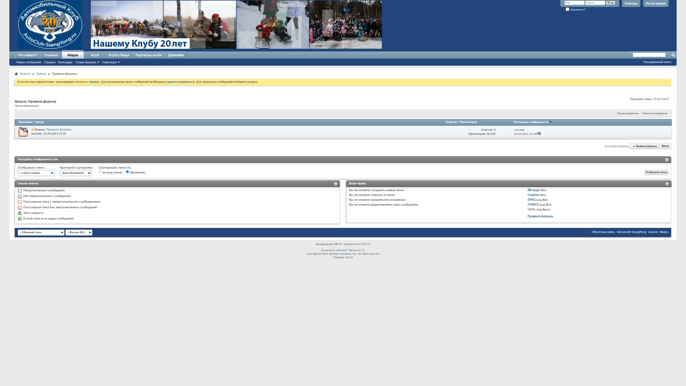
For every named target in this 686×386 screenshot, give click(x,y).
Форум (73, 55)
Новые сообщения (28, 62)
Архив (653, 232)
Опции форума (86, 62)
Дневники (176, 55)
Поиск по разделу (654, 113)
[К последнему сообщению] (539, 134)
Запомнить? (577, 9)
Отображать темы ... (32, 167)
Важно (41, 74)
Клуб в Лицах (119, 55)
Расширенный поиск (657, 62)
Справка (49, 62)
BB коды (534, 190)
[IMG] (532, 200)
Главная (51, 55)
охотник (36, 133)
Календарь (65, 62)
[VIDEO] (533, 204)
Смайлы (534, 195)
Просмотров (468, 122)
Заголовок (25, 122)
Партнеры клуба (149, 55)
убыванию (137, 172)
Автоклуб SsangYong (631, 232)
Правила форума (58, 129)
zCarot (349, 257)
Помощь (631, 3)
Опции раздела (626, 113)
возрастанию (112, 172)
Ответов (451, 122)
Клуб (95, 55)
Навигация (109, 62)
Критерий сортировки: (76, 167)
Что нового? (27, 55)
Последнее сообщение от (531, 122)
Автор (39, 122)
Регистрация (656, 3)
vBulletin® (342, 250)
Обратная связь (603, 232)
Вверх (665, 146)
